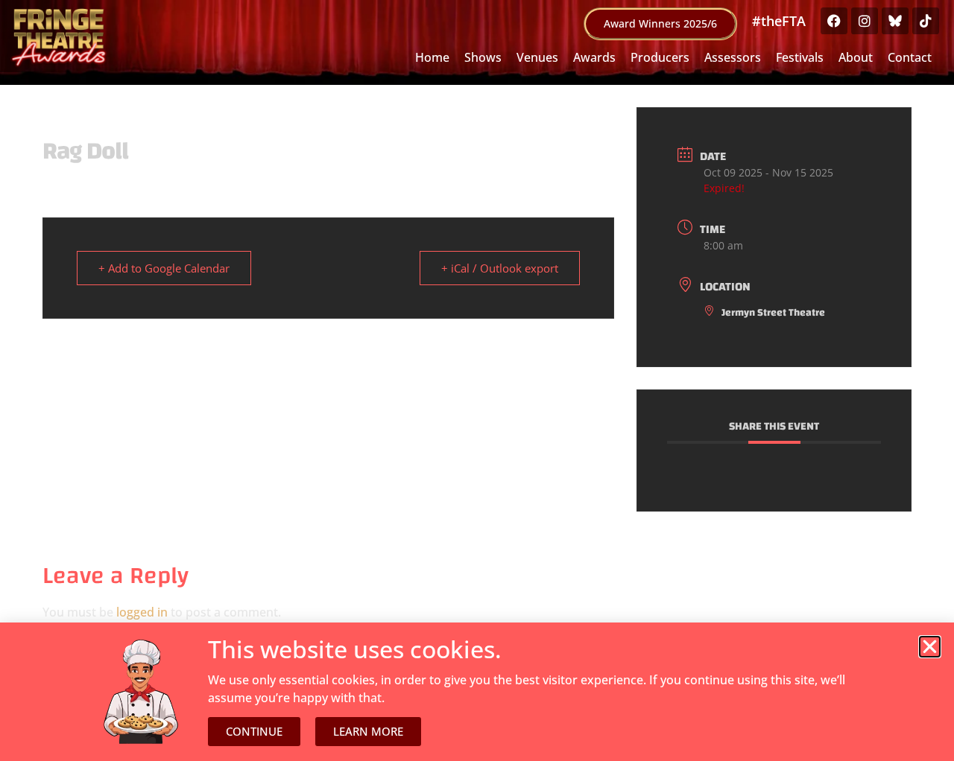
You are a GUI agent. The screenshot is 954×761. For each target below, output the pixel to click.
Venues (537, 57)
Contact (910, 57)
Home (432, 57)
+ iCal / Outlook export (499, 268)
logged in (142, 612)
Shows (483, 57)
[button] (929, 646)
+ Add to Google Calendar (164, 268)
